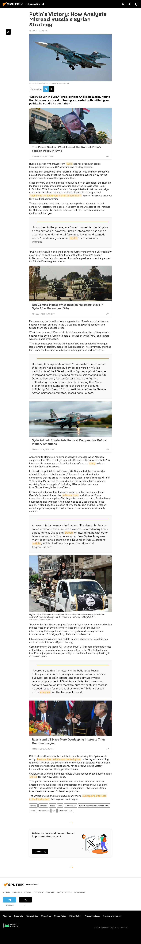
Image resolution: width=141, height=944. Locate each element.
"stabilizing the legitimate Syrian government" (55, 195)
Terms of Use (32, 916)
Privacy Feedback (92, 916)
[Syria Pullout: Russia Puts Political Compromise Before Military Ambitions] (70, 419)
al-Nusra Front (70, 495)
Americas (17, 892)
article (36, 543)
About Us (7, 916)
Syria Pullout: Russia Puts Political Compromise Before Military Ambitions (69, 442)
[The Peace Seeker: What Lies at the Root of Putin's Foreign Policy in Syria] (70, 126)
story (92, 463)
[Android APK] (11, 926)
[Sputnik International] (13, 6)
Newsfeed (43, 805)
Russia (52, 805)
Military (50, 892)
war (54, 811)
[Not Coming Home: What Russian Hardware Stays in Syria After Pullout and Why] (70, 283)
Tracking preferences (112, 916)
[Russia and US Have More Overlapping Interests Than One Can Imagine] (70, 718)
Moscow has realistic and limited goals (58, 759)
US (71, 811)
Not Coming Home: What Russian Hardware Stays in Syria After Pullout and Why (67, 306)
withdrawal (63, 811)
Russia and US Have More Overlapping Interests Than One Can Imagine (68, 741)
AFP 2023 (34, 619)
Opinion (33, 805)
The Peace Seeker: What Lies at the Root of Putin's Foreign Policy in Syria (66, 148)
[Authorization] (123, 4)
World (6, 892)
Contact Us (46, 916)
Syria (69, 163)
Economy (38, 892)
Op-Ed (73, 238)
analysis (45, 692)
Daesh (69, 532)
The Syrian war (43, 811)
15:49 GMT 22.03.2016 (39, 30)
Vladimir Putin (70, 805)
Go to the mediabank (62, 83)
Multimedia (80, 892)
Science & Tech (64, 892)
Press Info (18, 916)
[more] (107, 156)
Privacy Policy (75, 916)
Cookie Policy (60, 916)
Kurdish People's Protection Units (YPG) (94, 805)
